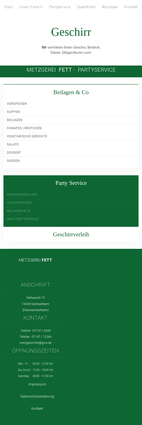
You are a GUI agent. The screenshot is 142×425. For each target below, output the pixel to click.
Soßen (13, 160)
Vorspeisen (17, 103)
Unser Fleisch (31, 7)
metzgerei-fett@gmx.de (36, 343)
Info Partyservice (23, 219)
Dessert (14, 152)
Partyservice (60, 7)
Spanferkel (86, 7)
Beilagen (15, 120)
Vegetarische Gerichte (27, 136)
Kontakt (131, 7)
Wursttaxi (110, 7)
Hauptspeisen (19, 202)
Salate (13, 144)
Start (8, 7)
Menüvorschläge (22, 194)
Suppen (13, 112)
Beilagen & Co (19, 211)
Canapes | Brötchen (24, 128)
